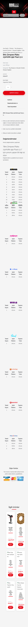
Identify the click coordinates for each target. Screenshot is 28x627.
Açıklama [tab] (9, 99)
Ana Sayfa (5, 48)
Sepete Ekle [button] (11, 544)
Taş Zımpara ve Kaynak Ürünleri (17, 68)
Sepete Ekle (14, 93)
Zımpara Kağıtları (17, 50)
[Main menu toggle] (14, 11)
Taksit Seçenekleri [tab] (11, 106)
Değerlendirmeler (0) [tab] (12, 103)
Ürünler (11, 48)
